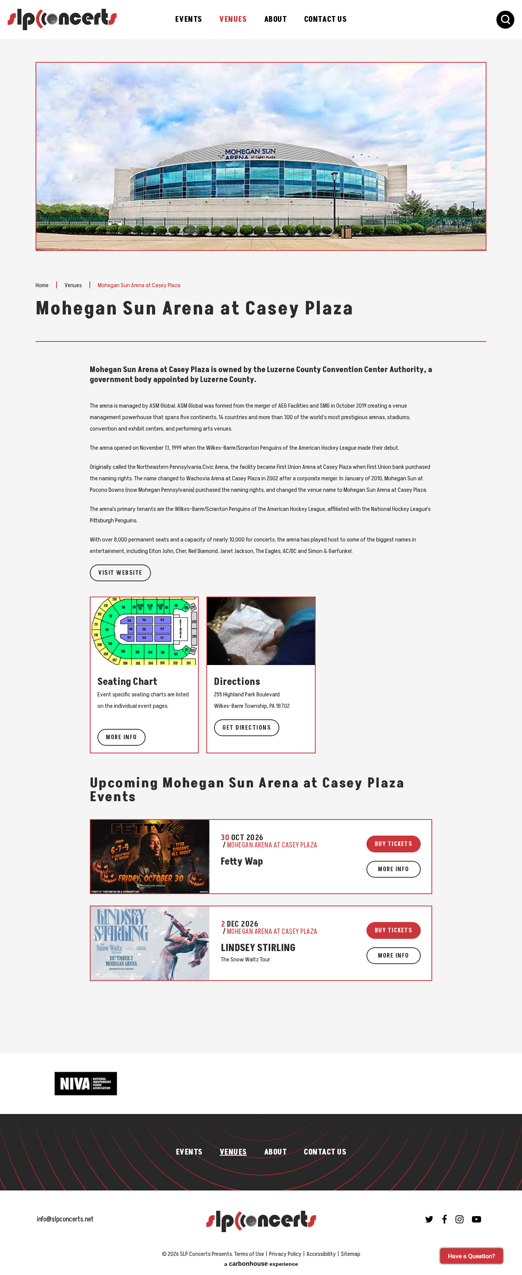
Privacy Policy (285, 1254)
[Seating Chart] (144, 631)
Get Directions (246, 728)
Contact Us (325, 19)
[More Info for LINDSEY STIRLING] (149, 943)
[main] (261, 558)
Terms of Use (249, 1254)
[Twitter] (429, 1219)
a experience (261, 1263)
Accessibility (321, 1254)
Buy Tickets (394, 844)
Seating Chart (127, 682)
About (275, 19)
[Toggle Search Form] (505, 20)
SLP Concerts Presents (62, 19)
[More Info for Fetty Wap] (149, 856)
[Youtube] (476, 1219)
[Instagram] (460, 1219)
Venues (233, 19)
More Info (121, 737)
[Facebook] (444, 1219)
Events (188, 19)
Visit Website (120, 573)
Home (42, 285)
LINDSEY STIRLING (258, 948)
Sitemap (350, 1254)
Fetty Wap (242, 861)
